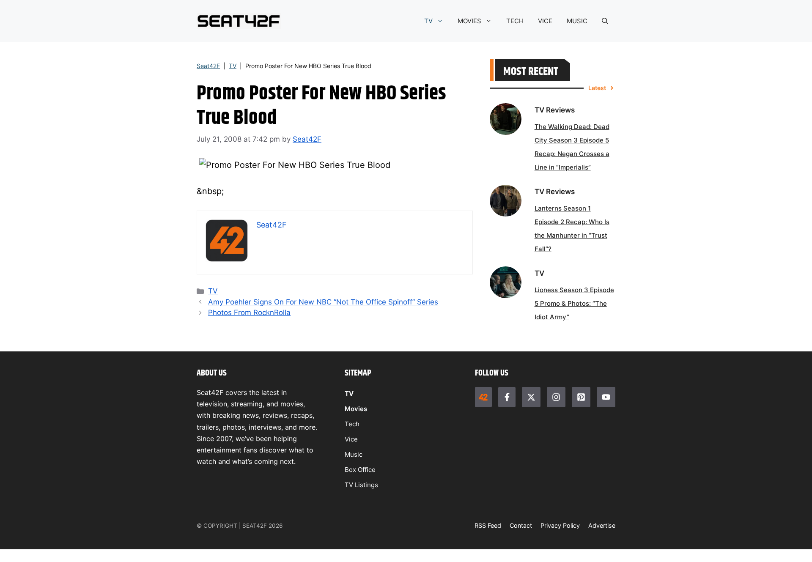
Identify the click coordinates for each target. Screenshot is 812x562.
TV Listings (361, 485)
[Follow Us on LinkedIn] (581, 397)
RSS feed (488, 525)
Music (353, 454)
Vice (351, 439)
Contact (521, 525)
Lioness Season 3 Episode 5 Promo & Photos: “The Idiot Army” (574, 303)
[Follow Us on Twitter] (531, 397)
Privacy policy (560, 525)
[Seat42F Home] (483, 397)
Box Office (360, 470)
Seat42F (208, 65)
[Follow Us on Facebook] (506, 397)
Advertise (601, 525)
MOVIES (469, 21)
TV (428, 21)
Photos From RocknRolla (249, 312)
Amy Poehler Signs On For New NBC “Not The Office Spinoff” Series (323, 302)
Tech (352, 424)
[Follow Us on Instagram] (556, 397)
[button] (605, 21)
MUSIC (577, 21)
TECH (515, 21)
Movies (356, 409)
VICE (545, 21)
